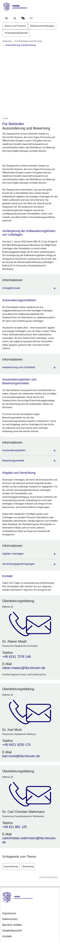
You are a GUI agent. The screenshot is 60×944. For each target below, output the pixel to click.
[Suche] (15, 18)
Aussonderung (10, 866)
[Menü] (6, 18)
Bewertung (28, 866)
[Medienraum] (23, 18)
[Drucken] (26, 158)
